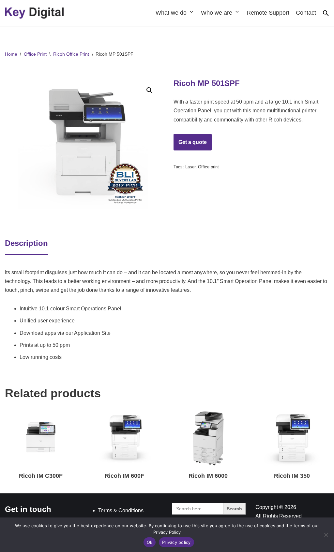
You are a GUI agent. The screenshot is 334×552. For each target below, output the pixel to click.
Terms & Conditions (121, 510)
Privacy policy (176, 542)
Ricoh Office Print (71, 54)
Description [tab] (26, 243)
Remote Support (268, 12)
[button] (326, 14)
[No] (326, 534)
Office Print (35, 54)
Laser (190, 166)
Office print (208, 166)
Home (11, 54)
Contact (306, 12)
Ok (150, 542)
